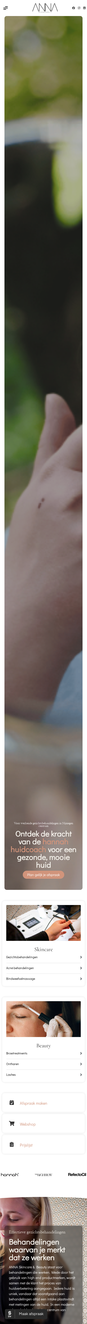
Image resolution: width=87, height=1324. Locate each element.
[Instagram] (79, 8)
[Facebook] (73, 8)
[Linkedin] (84, 8)
